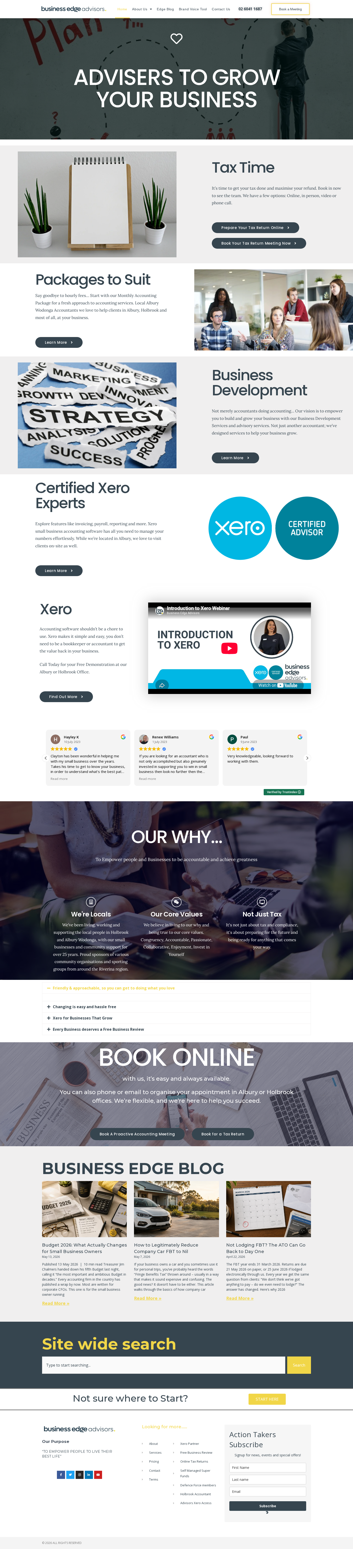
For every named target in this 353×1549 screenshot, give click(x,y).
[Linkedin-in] (89, 1475)
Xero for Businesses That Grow (82, 1018)
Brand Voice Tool (193, 9)
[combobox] (163, 1365)
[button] (45, 758)
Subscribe (267, 1506)
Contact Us (221, 9)
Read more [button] (59, 779)
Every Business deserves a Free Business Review (98, 1029)
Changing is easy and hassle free (84, 1006)
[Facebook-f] (61, 1475)
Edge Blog (165, 9)
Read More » (55, 1303)
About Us (139, 9)
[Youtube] (98, 1475)
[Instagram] (80, 1475)
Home (122, 9)
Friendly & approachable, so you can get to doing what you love (114, 988)
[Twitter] (70, 1475)
